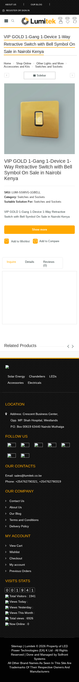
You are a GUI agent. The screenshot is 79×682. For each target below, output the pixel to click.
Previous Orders (20, 571)
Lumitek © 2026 (35, 646)
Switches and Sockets (49, 66)
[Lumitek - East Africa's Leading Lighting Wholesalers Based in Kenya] (38, 21)
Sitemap (16, 646)
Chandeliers (37, 376)
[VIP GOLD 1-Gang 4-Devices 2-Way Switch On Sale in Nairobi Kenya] (72, 75)
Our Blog (36, 4)
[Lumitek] (7, 366)
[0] (61, 22)
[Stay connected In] (65, 448)
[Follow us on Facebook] (25, 448)
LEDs (52, 376)
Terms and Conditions (24, 520)
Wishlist (14, 552)
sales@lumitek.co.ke (28, 475)
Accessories (16, 382)
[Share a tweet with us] (38, 448)
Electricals (34, 382)
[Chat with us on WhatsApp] (11, 448)
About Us (10, 4)
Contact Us (16, 501)
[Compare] (75, 23)
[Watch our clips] (11, 458)
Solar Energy (16, 376)
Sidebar (41, 75)
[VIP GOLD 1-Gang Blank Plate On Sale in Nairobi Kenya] (6, 75)
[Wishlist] (68, 23)
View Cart (15, 545)
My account (17, 564)
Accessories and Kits (17, 66)
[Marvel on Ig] (52, 448)
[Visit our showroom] (25, 458)
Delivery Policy (19, 526)
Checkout (15, 558)
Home (7, 63)
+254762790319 (50, 481)
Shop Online (23, 63)
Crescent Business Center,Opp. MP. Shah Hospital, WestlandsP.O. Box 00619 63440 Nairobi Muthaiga (37, 420)
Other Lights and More (50, 63)
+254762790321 (26, 481)
